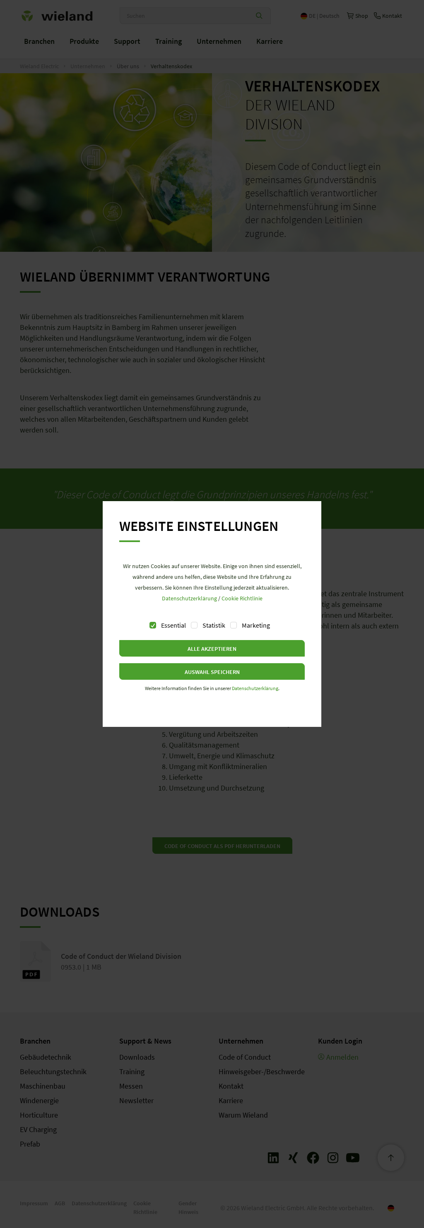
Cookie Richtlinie (242, 598)
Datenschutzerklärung (189, 598)
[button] (212, 648)
